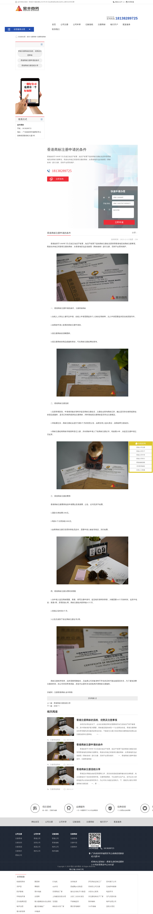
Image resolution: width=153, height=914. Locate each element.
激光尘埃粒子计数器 (77, 891)
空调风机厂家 (57, 891)
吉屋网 (37, 896)
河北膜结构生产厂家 (95, 896)
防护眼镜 (20, 891)
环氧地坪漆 (21, 896)
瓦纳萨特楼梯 (111, 886)
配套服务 (126, 24)
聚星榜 (37, 882)
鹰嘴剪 (37, 886)
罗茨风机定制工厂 (95, 882)
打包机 (54, 882)
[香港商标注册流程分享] (60, 784)
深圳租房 (73, 882)
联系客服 (131, 2)
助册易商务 (21, 882)
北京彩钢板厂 (40, 906)
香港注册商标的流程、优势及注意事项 (30, 53)
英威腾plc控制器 (76, 886)
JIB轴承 (37, 911)
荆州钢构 (91, 901)
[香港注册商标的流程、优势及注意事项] (60, 735)
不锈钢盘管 (74, 901)
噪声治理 (20, 906)
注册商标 (102, 24)
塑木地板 (38, 891)
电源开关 (109, 891)
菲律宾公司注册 (94, 886)
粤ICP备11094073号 (76, 869)
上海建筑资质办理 (59, 896)
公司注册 (64, 24)
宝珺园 (54, 901)
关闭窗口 (92, 698)
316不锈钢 (92, 906)
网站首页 (35, 822)
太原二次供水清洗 (77, 896)
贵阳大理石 (110, 906)
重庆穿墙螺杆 (75, 906)
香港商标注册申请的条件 (30, 60)
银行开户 (114, 24)
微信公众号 (118, 2)
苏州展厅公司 (111, 882)
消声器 (19, 886)
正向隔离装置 (22, 901)
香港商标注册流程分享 (30, 65)
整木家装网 (21, 911)
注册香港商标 (41, 37)
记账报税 (89, 24)
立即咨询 (59, 179)
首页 (54, 24)
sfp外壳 (55, 886)
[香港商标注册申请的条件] (60, 760)
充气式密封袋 (111, 896)
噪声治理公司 (111, 901)
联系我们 (56, 29)
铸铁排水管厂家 (58, 906)
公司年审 (77, 24)
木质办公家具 (93, 891)
